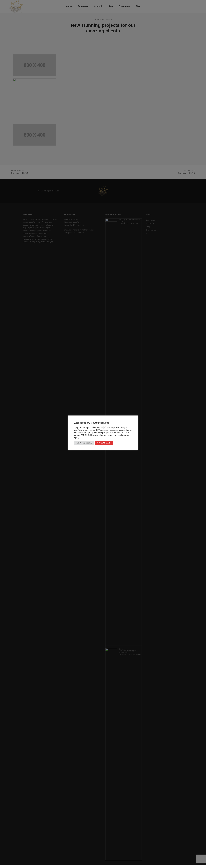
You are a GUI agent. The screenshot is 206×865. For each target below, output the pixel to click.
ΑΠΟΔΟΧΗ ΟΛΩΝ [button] (104, 443)
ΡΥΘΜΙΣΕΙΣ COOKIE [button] (84, 443)
